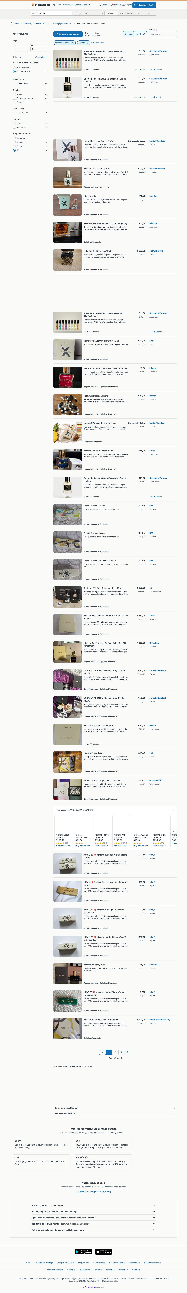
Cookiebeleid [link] (134, 1263)
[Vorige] (102, 1052)
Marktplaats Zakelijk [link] (43, 1263)
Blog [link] (28, 1263)
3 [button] (121, 1052)
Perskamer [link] (85, 1270)
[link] (40, 5)
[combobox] (51, 13)
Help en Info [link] (83, 1263)
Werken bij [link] (71, 1270)
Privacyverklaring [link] (117, 1263)
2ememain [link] (123, 1270)
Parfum (82, 43)
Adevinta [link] (98, 1270)
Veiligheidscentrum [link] (82, 5)
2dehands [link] (110, 1270)
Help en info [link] (56, 5)
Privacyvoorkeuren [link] (152, 1263)
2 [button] (115, 1052)
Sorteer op (153, 30)
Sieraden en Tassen (62, 43)
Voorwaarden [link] (68, 5)
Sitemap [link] (136, 1270)
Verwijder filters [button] (97, 43)
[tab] (128, 34)
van (14, 45)
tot (31, 45)
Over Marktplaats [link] (55, 1270)
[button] (115, 5)
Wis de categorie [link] (41, 57)
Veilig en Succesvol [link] (65, 1263)
